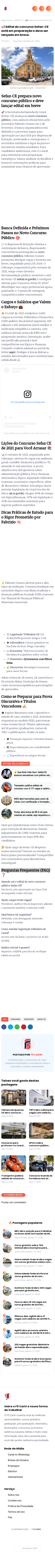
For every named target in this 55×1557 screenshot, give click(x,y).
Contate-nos (15, 1500)
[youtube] (29, 1541)
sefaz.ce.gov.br (26, 279)
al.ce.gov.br (16, 493)
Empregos (14, 1465)
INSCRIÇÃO (29, 1019)
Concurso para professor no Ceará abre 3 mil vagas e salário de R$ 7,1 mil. (12, 1144)
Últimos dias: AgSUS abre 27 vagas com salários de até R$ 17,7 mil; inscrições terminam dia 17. (33, 1317)
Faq (10, 1517)
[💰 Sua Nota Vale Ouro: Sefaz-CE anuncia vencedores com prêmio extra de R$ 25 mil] (6, 774)
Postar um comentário (13, 1202)
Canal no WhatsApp (19, 1454)
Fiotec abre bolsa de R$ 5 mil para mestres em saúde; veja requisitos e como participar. (32, 814)
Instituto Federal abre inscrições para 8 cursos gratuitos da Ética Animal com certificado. (33, 1360)
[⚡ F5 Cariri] (6, 8)
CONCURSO (15, 1019)
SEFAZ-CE (19, 20)
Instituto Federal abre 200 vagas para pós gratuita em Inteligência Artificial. (33, 1289)
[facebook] (3, 1026)
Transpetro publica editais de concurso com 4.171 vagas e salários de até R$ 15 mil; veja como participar (32, 787)
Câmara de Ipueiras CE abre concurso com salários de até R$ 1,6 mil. (12, 1111)
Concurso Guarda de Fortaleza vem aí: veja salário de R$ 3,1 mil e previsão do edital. (41, 1177)
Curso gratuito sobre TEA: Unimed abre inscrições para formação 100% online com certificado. (31, 1246)
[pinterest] (23, 1026)
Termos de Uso (16, 1511)
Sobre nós (13, 1494)
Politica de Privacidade (20, 1506)
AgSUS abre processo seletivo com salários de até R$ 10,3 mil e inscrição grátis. (32, 1331)
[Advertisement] (27, 198)
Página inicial (6, 20)
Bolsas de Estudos (18, 1460)
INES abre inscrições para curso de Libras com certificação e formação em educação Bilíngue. (31, 800)
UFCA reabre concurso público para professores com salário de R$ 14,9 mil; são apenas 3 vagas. (41, 1144)
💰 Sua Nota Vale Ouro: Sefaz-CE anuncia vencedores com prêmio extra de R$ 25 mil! (32, 774)
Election (12, 1471)
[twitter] (10, 1026)
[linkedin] (30, 1026)
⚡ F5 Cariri (35, 1529)
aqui (12, 352)
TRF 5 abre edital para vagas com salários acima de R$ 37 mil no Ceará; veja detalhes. (41, 1111)
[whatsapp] (17, 1026)
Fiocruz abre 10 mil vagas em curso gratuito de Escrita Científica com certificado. (30, 1303)
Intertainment (15, 1476)
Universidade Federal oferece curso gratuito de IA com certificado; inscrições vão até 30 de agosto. (33, 1274)
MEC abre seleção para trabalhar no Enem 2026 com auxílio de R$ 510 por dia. (33, 1232)
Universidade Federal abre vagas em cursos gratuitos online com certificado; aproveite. (33, 1260)
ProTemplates (28, 1533)
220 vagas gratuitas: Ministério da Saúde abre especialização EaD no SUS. (32, 1345)
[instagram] (23, 1541)
